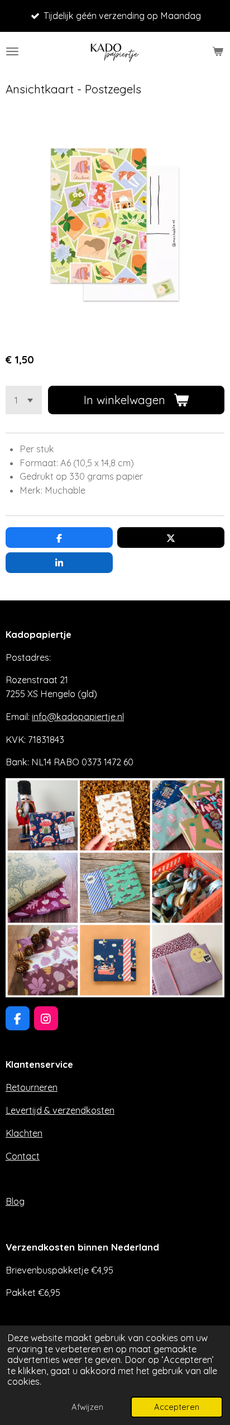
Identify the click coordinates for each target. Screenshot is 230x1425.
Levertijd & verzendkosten (60, 1110)
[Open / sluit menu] (12, 51)
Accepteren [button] (176, 1407)
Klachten (24, 1133)
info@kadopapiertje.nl (78, 716)
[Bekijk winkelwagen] (217, 51)
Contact (23, 1156)
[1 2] (24, 400)
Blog (15, 1201)
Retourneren (32, 1087)
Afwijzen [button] (87, 1407)
